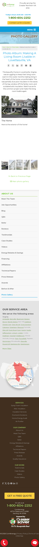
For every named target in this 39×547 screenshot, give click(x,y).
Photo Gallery (7, 295)
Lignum (14, 333)
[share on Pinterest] (21, 65)
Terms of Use (34, 534)
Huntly (28, 330)
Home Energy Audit (19, 418)
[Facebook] (3, 483)
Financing (5, 259)
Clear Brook (16, 324)
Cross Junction (26, 324)
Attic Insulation (19, 409)
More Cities (6, 349)
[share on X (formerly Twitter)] (12, 65)
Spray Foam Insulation (19, 405)
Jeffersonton (6, 333)
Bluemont (20, 319)
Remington (6, 341)
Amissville (5, 319)
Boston (27, 319)
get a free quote (19, 495)
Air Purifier (20, 421)
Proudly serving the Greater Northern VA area (27, 5)
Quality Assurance (19, 459)
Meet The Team (8, 199)
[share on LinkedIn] (17, 65)
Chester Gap (6, 324)
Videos (4, 247)
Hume (23, 330)
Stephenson (25, 344)
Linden (20, 333)
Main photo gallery (20, 181)
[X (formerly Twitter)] (5, 483)
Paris (16, 338)
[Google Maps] (8, 483)
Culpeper (5, 327)
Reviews (5, 229)
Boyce (4, 322)
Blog (3, 211)
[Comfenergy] (8, 4)
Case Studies (7, 241)
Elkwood (20, 327)
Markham (5, 336)
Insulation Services (19, 412)
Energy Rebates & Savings (12, 253)
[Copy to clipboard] (30, 65)
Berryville (13, 319)
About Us (7, 194)
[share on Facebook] (8, 65)
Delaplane (13, 327)
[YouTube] (11, 483)
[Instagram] (17, 483)
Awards (5, 283)
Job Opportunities (9, 205)
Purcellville (22, 338)
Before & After (8, 289)
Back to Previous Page (20, 176)
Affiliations (6, 265)
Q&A (3, 217)
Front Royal (12, 330)
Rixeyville (24, 341)
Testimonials (7, 235)
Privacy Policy (22, 534)
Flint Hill (5, 330)
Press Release (7, 277)
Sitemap (20, 536)
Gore (19, 330)
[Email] (26, 65)
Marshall (13, 336)
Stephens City (15, 344)
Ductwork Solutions (19, 415)
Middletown (20, 336)
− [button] (30, 382)
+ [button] (30, 379)
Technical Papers (9, 271)
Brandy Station (13, 322)
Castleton (27, 322)
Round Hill (6, 344)
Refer (4, 223)
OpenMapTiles (15, 386)
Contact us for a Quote (19, 23)
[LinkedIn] (14, 483)
